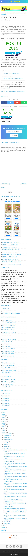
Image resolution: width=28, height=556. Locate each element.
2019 (3, 425)
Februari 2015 (7, 521)
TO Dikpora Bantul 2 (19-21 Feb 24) (10, 249)
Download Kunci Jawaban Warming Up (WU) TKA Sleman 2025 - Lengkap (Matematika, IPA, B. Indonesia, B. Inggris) (13, 278)
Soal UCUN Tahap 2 (6, 346)
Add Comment (7, 19)
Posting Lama (23, 183)
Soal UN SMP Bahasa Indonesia (9, 367)
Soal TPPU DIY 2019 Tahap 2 (9, 339)
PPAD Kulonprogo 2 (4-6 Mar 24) (10, 244)
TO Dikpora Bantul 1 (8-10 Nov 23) (10, 259)
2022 (3, 419)
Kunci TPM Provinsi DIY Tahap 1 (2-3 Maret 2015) (15, 510)
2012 (3, 527)
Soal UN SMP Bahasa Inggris (9, 370)
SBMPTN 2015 (5, 403)
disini (8, 88)
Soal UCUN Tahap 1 (6, 344)
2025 (3, 414)
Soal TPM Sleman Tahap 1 (8, 330)
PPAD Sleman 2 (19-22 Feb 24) (9, 247)
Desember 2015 (8, 434)
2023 (3, 417)
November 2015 (8, 435)
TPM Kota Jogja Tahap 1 (8, 356)
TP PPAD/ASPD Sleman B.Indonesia (11, 313)
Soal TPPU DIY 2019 (7, 341)
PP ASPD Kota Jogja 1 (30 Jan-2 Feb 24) (12, 254)
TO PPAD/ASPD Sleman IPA (9, 311)
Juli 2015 (6, 441)
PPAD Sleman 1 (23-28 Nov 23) (9, 256)
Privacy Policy (15, 551)
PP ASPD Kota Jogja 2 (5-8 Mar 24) (10, 242)
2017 (3, 428)
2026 (3, 412)
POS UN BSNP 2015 (5, 121)
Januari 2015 (7, 523)
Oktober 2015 (7, 437)
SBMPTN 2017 (5, 398)
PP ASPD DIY (5, 308)
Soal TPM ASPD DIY (7, 320)
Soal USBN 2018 (6, 386)
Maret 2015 (7, 448)
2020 (3, 423)
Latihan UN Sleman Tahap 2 (8, 349)
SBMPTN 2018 (5, 396)
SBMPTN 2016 (5, 400)
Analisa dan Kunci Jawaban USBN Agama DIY (14, 508)
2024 (3, 416)
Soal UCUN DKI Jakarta (7, 384)
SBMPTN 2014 (5, 405)
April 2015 (6, 446)
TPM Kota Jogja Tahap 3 (8, 351)
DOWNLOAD (4, 96)
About (4, 551)
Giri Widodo (14, 535)
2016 (3, 430)
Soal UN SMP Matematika (8, 365)
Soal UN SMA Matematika (8, 363)
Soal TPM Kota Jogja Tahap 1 (9, 325)
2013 (3, 525)
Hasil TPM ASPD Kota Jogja (9, 332)
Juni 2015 (6, 442)
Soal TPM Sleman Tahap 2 (8, 327)
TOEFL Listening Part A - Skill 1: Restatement (12, 302)
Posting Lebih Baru (5, 183)
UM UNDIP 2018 (6, 393)
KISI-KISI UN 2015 (8, 76)
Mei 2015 (6, 444)
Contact (9, 551)
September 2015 (8, 439)
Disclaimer (22, 551)
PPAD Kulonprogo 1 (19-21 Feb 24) (10, 252)
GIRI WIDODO (16, 554)
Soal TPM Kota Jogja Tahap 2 (9, 322)
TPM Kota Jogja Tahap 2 (8, 353)
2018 (3, 426)
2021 (3, 421)
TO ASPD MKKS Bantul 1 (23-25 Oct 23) (11, 261)
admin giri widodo (15, 537)
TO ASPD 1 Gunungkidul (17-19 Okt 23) (11, 264)
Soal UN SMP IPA (6, 372)
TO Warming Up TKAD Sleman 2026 (9, 270)
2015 (3, 432)
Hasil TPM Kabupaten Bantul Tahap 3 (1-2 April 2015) (14, 300)
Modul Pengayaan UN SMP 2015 (11, 73)
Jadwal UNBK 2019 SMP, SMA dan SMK (13, 78)
